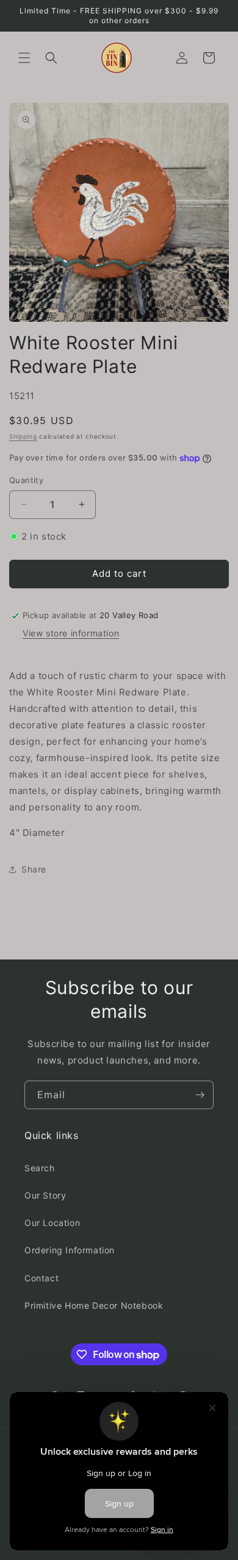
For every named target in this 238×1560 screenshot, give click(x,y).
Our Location (52, 1222)
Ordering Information (69, 1250)
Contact (41, 1278)
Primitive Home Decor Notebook (93, 1305)
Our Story (45, 1195)
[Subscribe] (199, 1095)
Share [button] (33, 869)
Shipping (23, 436)
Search (39, 1168)
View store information (71, 633)
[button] (24, 57)
